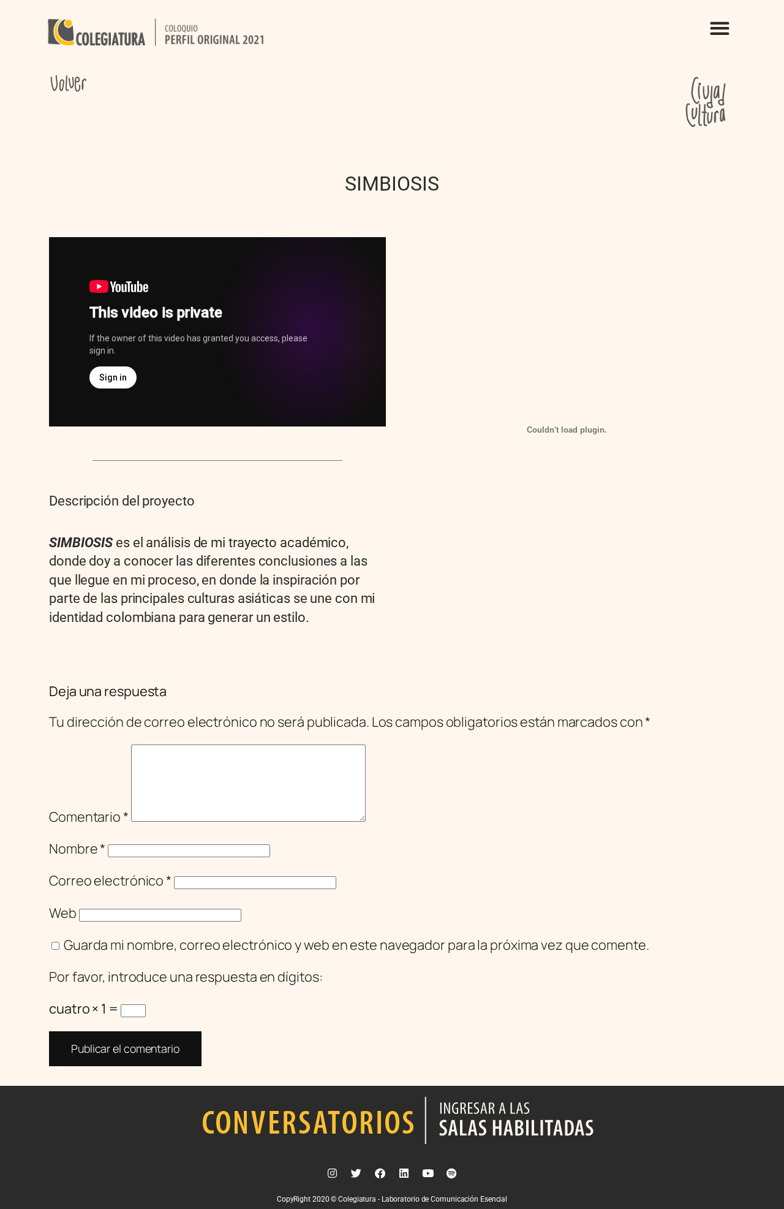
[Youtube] (427, 1172)
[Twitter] (356, 1172)
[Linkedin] (403, 1172)
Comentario (89, 817)
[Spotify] (451, 1172)
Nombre (77, 848)
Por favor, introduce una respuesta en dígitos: (185, 977)
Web (63, 913)
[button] (719, 28)
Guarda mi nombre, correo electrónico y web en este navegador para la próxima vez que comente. (356, 945)
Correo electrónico (110, 880)
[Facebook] (380, 1172)
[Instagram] (332, 1172)
